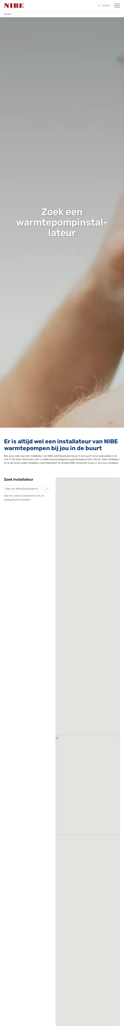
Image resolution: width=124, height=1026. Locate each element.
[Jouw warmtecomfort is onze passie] (13, 5)
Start (8, 14)
